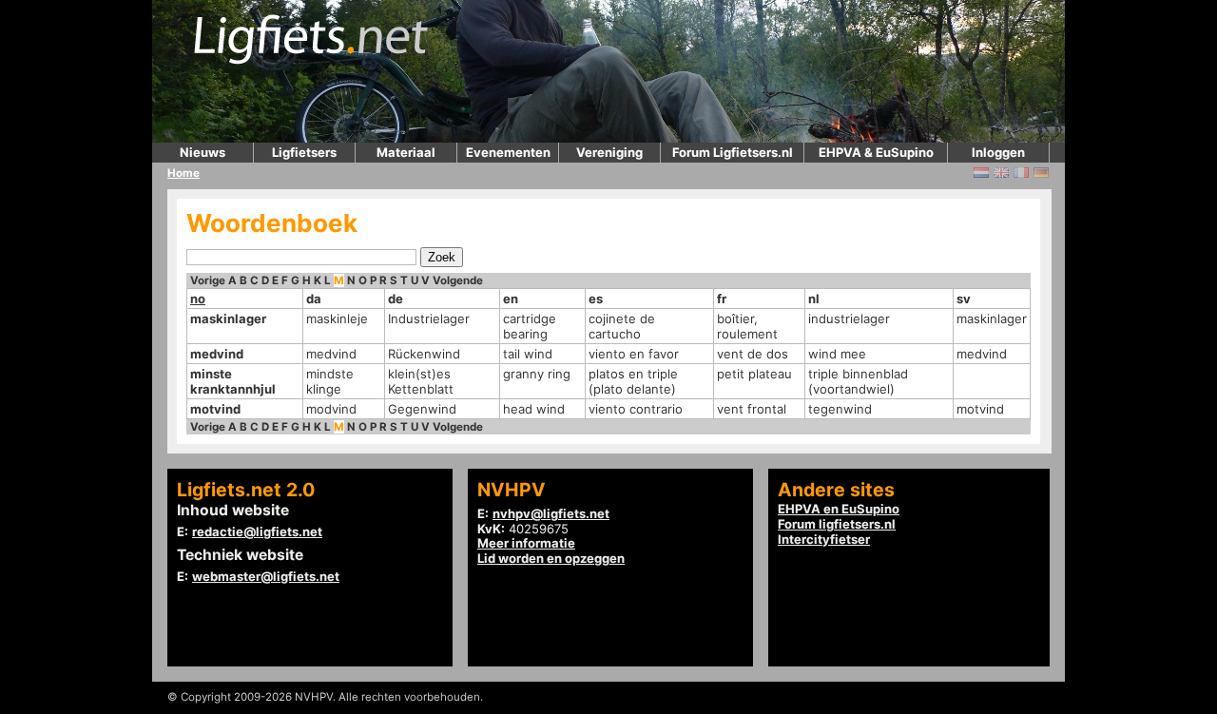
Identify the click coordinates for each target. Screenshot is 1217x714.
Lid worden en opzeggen (551, 558)
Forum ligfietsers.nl (837, 523)
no (197, 298)
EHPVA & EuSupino (876, 152)
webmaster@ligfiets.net (265, 576)
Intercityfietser (824, 539)
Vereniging (609, 152)
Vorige (207, 280)
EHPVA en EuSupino (838, 508)
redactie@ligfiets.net (257, 531)
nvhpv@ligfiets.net (551, 513)
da (313, 298)
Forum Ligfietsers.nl (732, 152)
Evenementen (508, 152)
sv (963, 298)
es (596, 298)
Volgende (458, 280)
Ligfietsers (304, 152)
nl (814, 298)
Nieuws (202, 152)
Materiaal (406, 152)
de (395, 298)
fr (721, 298)
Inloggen (998, 152)
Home (183, 173)
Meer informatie (526, 542)
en (510, 298)
